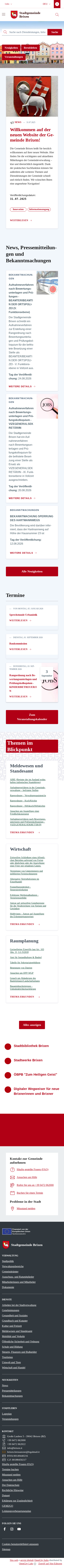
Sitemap (6, 1549)
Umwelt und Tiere (11, 1362)
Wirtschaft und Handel (13, 1367)
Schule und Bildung (12, 1346)
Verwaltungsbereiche (13, 1266)
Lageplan (7, 1413)
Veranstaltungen (14, 56)
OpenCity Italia (41, 1560)
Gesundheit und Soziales (15, 1315)
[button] (9, 4)
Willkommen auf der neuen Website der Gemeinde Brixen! (32, 135)
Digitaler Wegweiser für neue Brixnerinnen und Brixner (36, 1091)
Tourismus (7, 1357)
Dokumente (8, 1287)
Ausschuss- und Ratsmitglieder (18, 1276)
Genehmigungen (10, 1310)
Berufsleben (30, 47)
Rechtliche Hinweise (12, 1490)
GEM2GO (7, 1505)
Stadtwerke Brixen (28, 1060)
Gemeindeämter (10, 1271)
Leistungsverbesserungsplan (16, 1511)
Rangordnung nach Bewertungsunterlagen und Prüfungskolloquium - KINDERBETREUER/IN (23, 683)
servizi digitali (27, 1560)
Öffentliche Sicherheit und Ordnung (20, 1341)
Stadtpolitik (8, 1261)
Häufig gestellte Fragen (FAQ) (18, 1464)
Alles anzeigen (32, 1024)
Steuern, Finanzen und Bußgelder (19, 1352)
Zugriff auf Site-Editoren (50, 1563)
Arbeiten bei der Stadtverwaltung (19, 1305)
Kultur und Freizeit (12, 1326)
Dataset (6, 1495)
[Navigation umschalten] (4, 14)
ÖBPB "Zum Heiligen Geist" (35, 1074)
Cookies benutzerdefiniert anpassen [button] (20, 1544)
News (17, 122)
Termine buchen (10, 1469)
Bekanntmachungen (12, 1396)
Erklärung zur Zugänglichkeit (17, 1500)
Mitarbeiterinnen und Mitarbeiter (19, 1282)
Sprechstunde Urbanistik (23, 614)
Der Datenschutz (10, 1485)
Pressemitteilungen (11, 1390)
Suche (54, 32)
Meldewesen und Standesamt (17, 1331)
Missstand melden (11, 1474)
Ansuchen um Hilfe (12, 1479)
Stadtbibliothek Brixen (31, 1046)
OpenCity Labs (26, 1563)
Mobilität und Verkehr (13, 1336)
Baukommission (18, 643)
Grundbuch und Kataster (15, 1320)
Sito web (14, 1560)
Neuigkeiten (11, 47)
